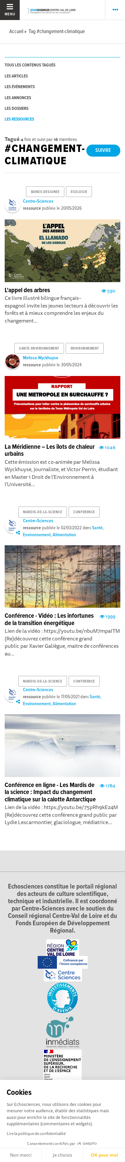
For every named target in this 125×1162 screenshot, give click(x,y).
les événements (20, 87)
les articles (16, 76)
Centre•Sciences (38, 201)
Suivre (103, 150)
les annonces (18, 98)
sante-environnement (39, 348)
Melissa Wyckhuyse (40, 358)
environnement (85, 348)
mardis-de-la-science (42, 512)
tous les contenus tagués (30, 65)
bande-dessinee (45, 192)
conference (84, 512)
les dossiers (16, 109)
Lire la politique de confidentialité (36, 1133)
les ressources (19, 119)
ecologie (79, 192)
